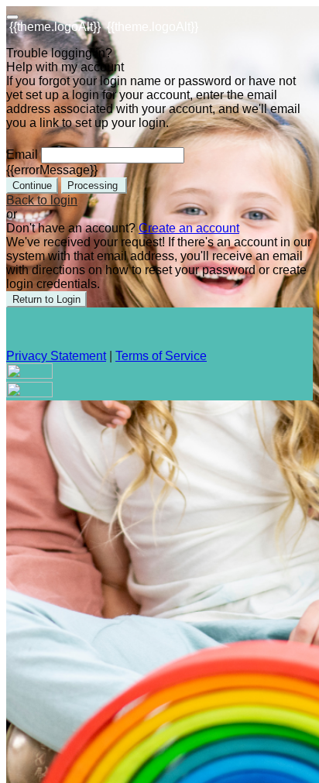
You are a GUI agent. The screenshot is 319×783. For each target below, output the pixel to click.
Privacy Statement (56, 355)
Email (22, 154)
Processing (94, 185)
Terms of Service (161, 355)
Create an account (189, 228)
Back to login (41, 200)
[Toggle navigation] (12, 17)
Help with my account (65, 67)
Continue (32, 185)
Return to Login (46, 299)
